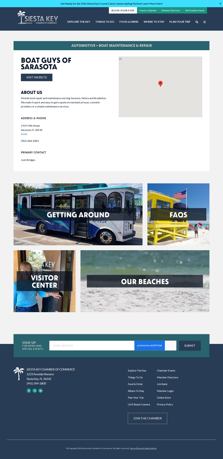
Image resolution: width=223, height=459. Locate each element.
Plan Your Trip (179, 21)
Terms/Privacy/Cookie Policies (143, 448)
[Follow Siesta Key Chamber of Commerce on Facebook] (29, 390)
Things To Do (104, 21)
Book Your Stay (123, 10)
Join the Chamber (147, 418)
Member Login (165, 390)
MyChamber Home (194, 10)
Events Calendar (148, 10)
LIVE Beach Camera (139, 404)
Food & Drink (128, 21)
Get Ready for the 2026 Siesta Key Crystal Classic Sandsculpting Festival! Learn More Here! (112, 3)
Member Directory (171, 10)
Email (24, 133)
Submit (189, 345)
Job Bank (162, 383)
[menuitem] (79, 22)
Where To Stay (154, 21)
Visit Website (36, 77)
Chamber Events (166, 370)
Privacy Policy (165, 404)
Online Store (164, 397)
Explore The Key (78, 21)
